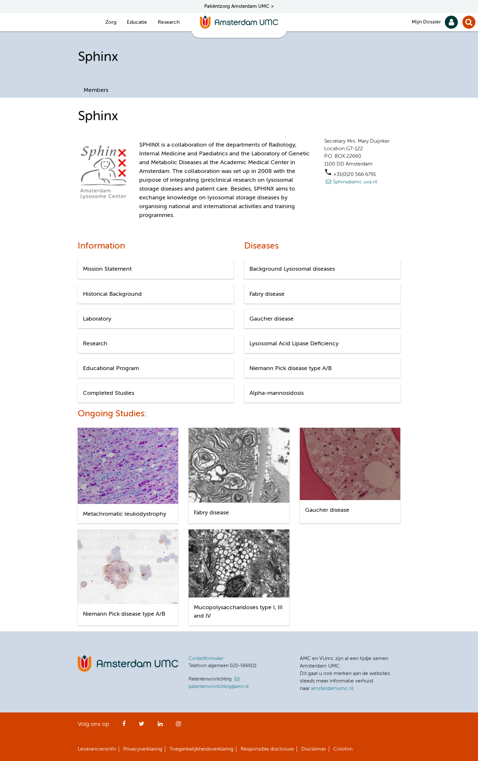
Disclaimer (313, 749)
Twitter (141, 726)
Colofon (342, 749)
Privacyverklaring (142, 749)
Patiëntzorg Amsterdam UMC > (239, 6)
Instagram (178, 726)
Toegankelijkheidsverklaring (201, 749)
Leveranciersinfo (97, 749)
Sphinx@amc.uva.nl (355, 182)
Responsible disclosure (267, 749)
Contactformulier (206, 658)
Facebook (124, 726)
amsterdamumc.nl (332, 688)
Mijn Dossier (426, 22)
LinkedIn (160, 726)
